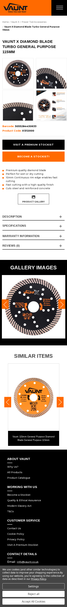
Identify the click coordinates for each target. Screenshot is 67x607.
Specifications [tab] (14, 225)
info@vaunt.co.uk (27, 561)
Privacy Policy (16, 539)
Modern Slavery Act (19, 505)
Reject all (33, 594)
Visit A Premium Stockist (22, 544)
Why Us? (12, 466)
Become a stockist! (33, 156)
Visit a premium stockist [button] (33, 144)
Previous (5, 304)
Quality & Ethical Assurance (24, 500)
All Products (14, 472)
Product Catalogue (18, 477)
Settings (33, 586)
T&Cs (10, 511)
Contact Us (14, 528)
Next (61, 304)
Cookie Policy (15, 533)
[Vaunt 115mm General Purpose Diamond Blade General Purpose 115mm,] (33, 397)
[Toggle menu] (59, 8)
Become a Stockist (18, 494)
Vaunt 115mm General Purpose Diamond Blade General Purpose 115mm (33, 438)
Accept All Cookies (33, 601)
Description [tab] (12, 216)
